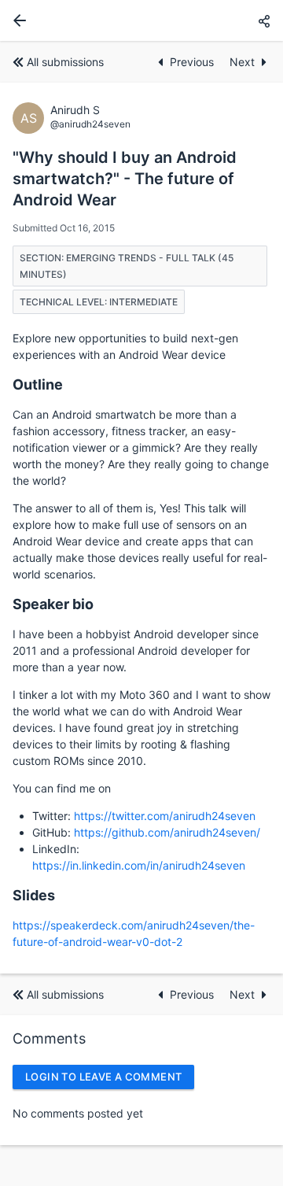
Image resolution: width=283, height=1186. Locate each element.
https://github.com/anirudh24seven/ (167, 832)
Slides (34, 895)
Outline (38, 384)
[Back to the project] (16, 20)
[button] (264, 21)
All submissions (65, 61)
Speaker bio (53, 604)
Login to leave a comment (103, 1076)
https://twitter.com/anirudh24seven (164, 815)
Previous (193, 61)
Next (242, 61)
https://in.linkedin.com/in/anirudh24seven (138, 865)
